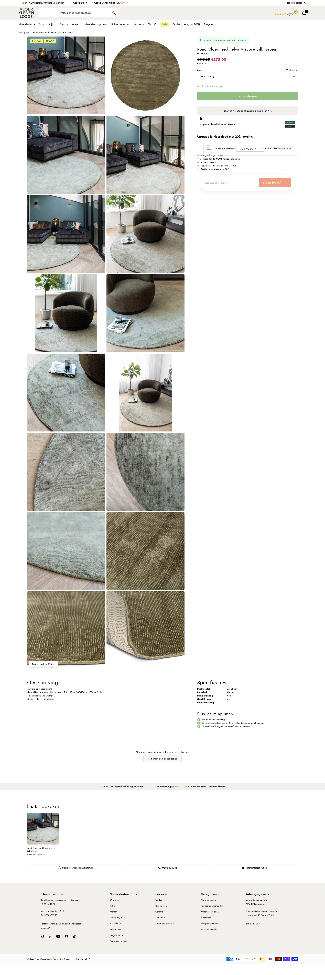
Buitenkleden (207, 917)
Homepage (24, 32)
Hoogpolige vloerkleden (212, 905)
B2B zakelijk (115, 923)
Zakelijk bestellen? (296, 3)
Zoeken (113, 12)
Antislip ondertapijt (225, 148)
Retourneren (161, 905)
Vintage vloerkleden (210, 923)
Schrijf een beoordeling (166, 759)
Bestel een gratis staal (165, 923)
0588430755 (169, 867)
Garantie (159, 911)
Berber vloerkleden (209, 929)
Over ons (114, 899)
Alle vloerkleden (208, 899)
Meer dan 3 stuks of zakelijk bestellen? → (247, 111)
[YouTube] (58, 936)
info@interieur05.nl (256, 867)
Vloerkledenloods (123, 894)
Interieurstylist (116, 917)
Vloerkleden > (27, 24)
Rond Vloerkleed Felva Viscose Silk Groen (41, 849)
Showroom (160, 917)
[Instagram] (42, 936)
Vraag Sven (270, 182)
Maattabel (293, 70)
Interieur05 (202, 53)
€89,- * (124, 3)
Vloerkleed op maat (96, 24)
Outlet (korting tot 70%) (186, 24)
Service (161, 894)
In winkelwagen (248, 96)
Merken (113, 911)
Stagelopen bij (116, 935)
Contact (158, 899)
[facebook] (66, 936)
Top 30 (152, 24)
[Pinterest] (50, 936)
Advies (113, 905)
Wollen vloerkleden (210, 911)
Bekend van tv (116, 929)
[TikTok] (74, 936)
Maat (247, 70)
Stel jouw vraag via (77, 867)
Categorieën (210, 894)
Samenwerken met (118, 941)
